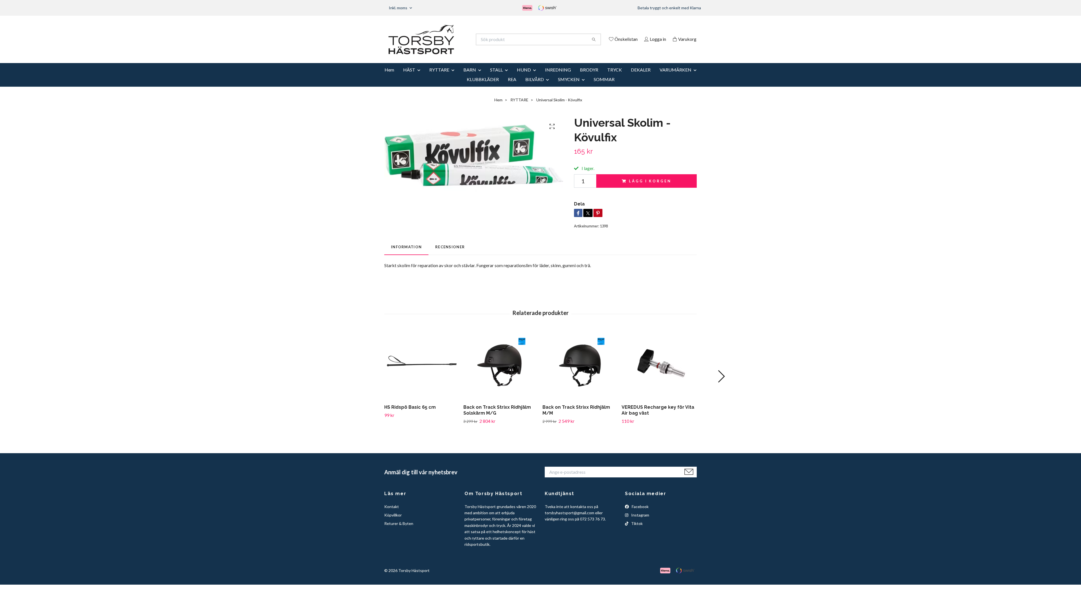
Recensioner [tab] (450, 254)
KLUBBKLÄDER (483, 87)
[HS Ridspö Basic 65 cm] (421, 372)
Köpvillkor (393, 522)
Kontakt (391, 514)
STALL (496, 77)
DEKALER (641, 77)
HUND (524, 77)
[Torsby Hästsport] (462, 39)
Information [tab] (406, 254)
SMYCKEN (569, 87)
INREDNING (558, 77)
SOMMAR (604, 87)
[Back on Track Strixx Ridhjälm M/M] (579, 372)
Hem (389, 77)
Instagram (639, 522)
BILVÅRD (534, 87)
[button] (721, 384)
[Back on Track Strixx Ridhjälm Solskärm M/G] (500, 372)
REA (512, 87)
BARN (469, 77)
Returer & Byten (398, 531)
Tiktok (636, 531)
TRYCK (614, 77)
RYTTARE (439, 77)
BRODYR (589, 77)
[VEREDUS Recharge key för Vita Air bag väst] (659, 372)
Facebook (640, 514)
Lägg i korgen (650, 188)
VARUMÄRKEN (675, 77)
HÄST (409, 77)
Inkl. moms (398, 7)
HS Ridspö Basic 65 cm (410, 415)
